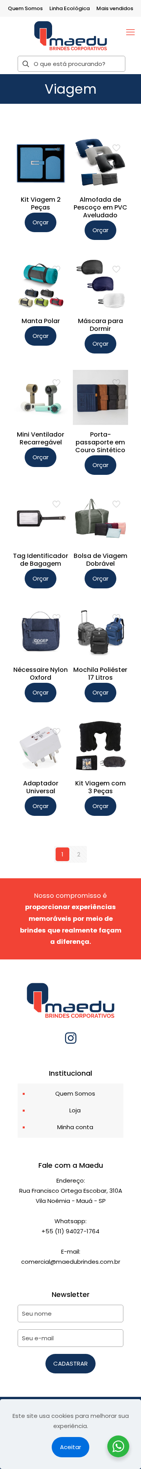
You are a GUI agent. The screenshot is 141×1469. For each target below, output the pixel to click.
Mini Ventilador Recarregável (40, 438)
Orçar (41, 222)
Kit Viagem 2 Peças (41, 203)
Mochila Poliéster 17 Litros (100, 673)
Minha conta (75, 1127)
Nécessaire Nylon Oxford (40, 673)
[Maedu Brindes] (70, 35)
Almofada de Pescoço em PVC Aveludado (100, 207)
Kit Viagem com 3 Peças (100, 787)
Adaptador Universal (40, 787)
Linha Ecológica (69, 8)
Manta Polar (41, 320)
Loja (75, 1110)
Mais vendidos (114, 8)
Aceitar (70, 1447)
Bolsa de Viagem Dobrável (100, 559)
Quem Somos (25, 8)
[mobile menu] (130, 32)
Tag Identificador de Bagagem (40, 559)
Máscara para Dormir (100, 324)
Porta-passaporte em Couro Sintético (100, 442)
